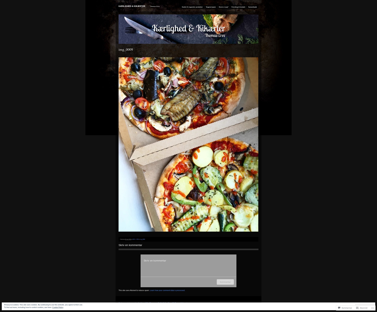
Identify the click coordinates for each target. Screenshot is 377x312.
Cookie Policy (57, 307)
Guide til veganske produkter (192, 7)
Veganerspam (211, 7)
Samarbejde (252, 7)
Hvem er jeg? (223, 7)
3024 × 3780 (136, 239)
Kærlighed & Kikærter (132, 6)
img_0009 (142, 239)
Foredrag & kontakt (238, 7)
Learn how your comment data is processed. (167, 290)
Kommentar (225, 282)
